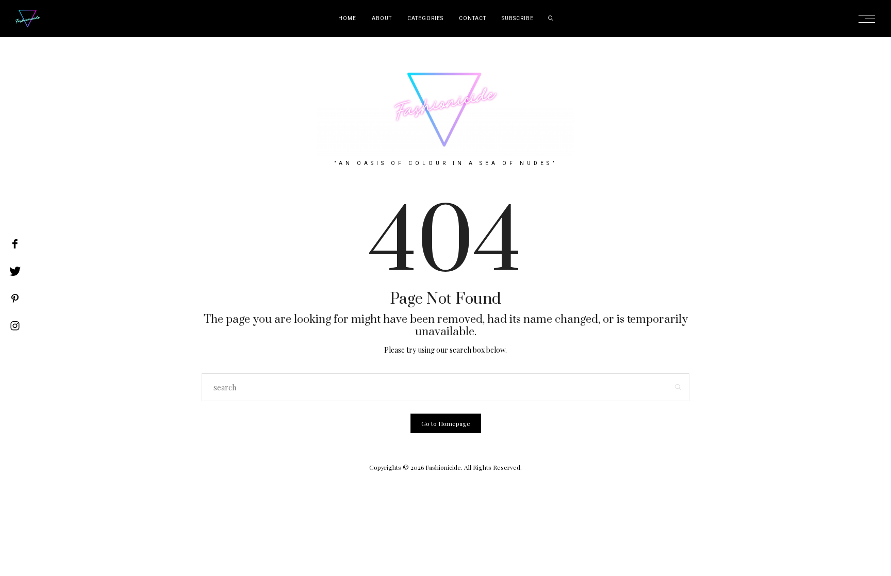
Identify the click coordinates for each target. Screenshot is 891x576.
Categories (425, 18)
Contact (472, 18)
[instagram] (15, 325)
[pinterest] (15, 298)
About (382, 18)
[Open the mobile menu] (870, 18)
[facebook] (15, 244)
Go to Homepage (445, 423)
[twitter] (15, 271)
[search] (550, 18)
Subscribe (518, 18)
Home (347, 18)
